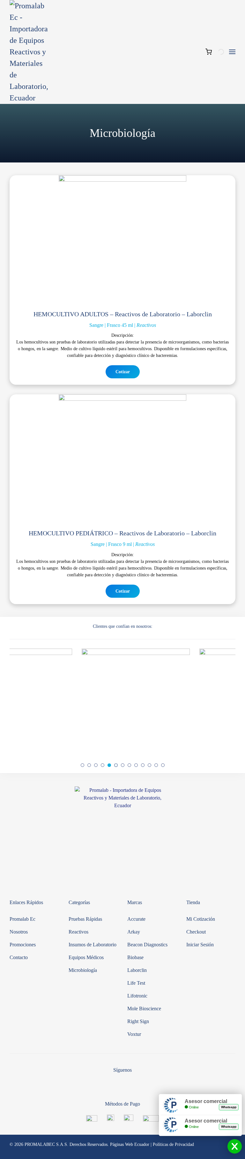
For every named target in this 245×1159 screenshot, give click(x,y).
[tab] (82, 765)
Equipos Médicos (86, 957)
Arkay (133, 931)
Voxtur (134, 1034)
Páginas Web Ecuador (129, 1144)
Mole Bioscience (144, 1008)
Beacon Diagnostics (147, 944)
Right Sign (138, 1021)
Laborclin (137, 970)
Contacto (19, 957)
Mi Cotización (200, 919)
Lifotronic (137, 995)
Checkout (196, 931)
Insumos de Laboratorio (92, 944)
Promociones (23, 944)
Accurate (136, 919)
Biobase (135, 957)
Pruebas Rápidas (85, 919)
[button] (232, 52)
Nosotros (19, 931)
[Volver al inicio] (29, 52)
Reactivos (78, 931)
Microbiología (83, 970)
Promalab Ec (22, 919)
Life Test (136, 983)
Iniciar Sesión (200, 944)
